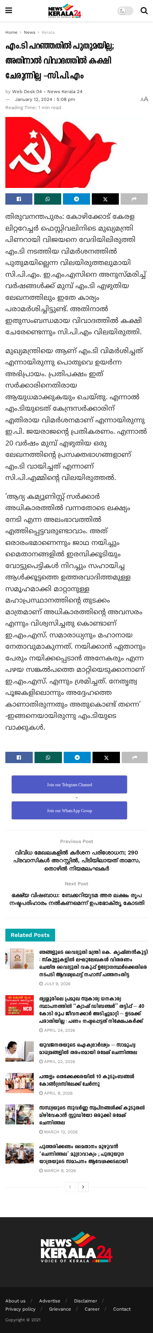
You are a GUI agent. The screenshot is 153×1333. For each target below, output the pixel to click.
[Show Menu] (8, 10)
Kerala (48, 32)
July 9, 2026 (56, 983)
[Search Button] (144, 10)
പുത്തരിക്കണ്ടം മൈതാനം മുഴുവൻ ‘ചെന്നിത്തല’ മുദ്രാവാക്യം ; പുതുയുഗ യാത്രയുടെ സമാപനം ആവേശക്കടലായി (83, 1154)
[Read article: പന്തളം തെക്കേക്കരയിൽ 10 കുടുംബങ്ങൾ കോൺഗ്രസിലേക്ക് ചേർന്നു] (19, 1083)
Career (92, 1309)
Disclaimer (85, 1301)
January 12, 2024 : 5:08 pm (45, 99)
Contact (122, 1309)
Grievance (60, 1309)
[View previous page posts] (70, 1187)
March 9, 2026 (59, 1170)
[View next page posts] (83, 1187)
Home (11, 32)
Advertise (49, 1301)
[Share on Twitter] (105, 199)
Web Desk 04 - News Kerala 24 (47, 91)
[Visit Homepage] (65, 11)
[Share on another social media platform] (134, 199)
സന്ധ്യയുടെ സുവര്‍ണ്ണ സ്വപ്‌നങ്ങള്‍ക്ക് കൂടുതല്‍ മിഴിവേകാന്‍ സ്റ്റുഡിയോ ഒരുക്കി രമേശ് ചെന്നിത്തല (92, 1115)
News (29, 32)
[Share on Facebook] (18, 199)
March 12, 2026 (60, 1131)
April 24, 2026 (59, 1030)
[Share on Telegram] (76, 199)
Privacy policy (20, 1309)
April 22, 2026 (59, 1061)
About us (15, 1301)
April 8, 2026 (58, 1093)
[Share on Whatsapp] (47, 199)
